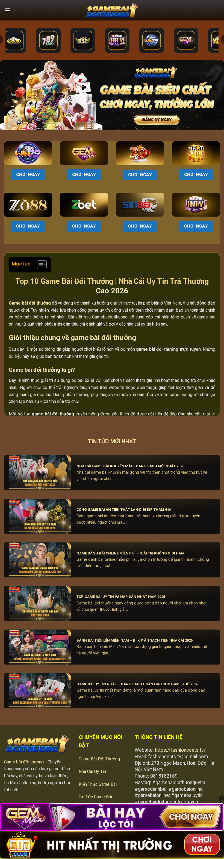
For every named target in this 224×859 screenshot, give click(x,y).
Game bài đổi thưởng (24, 761)
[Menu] (7, 10)
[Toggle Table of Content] (39, 264)
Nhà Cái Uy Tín (92, 771)
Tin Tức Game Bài (95, 796)
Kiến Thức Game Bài (98, 784)
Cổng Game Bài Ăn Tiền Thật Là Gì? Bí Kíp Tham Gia (123, 509)
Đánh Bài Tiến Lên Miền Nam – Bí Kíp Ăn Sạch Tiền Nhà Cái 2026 (134, 640)
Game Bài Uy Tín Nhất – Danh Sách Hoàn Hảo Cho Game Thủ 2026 (137, 684)
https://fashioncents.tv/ (180, 750)
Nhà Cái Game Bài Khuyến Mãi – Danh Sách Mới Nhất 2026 (130, 466)
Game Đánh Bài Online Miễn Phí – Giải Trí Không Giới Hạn (130, 553)
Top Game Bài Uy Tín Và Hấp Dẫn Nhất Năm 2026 (120, 597)
